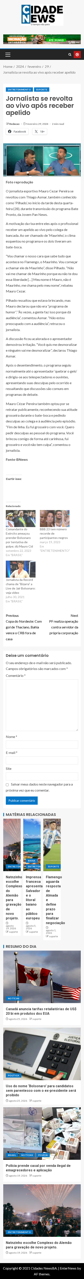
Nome (11, 737)
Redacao (14, 123)
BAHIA (31, 860)
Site (8, 768)
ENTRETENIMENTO (19, 89)
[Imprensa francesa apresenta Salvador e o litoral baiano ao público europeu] (32, 845)
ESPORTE (41, 89)
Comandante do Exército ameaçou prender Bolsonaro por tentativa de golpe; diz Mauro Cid (19, 537)
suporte (13, 931)
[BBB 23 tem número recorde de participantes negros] (55, 518)
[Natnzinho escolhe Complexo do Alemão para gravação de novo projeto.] (12, 845)
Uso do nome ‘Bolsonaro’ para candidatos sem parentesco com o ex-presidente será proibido (41, 1090)
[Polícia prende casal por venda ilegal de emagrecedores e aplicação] (42, 1133)
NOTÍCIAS (14, 998)
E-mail (11, 752)
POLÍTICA (13, 1075)
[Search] (70, 54)
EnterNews (68, 1268)
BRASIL (12, 1155)
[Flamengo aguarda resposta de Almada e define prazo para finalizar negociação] (52, 845)
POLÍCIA (43, 1155)
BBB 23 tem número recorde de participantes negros (54, 533)
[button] (7, 54)
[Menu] (7, 54)
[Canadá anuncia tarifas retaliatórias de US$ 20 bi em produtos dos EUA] (42, 977)
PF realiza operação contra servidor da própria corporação (63, 624)
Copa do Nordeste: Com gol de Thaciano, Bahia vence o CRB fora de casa (24, 627)
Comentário (16, 675)
